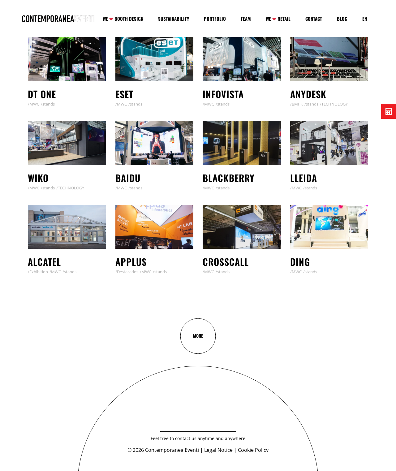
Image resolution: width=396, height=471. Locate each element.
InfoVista (223, 94)
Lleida (303, 178)
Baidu (127, 178)
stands (48, 104)
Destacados (127, 271)
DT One (42, 94)
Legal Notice (218, 450)
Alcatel (44, 262)
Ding (300, 262)
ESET (124, 94)
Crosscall (226, 262)
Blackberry (229, 178)
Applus (131, 262)
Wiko (38, 178)
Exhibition (38, 271)
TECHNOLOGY (334, 104)
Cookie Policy (253, 450)
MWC (34, 104)
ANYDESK (308, 94)
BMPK (297, 104)
